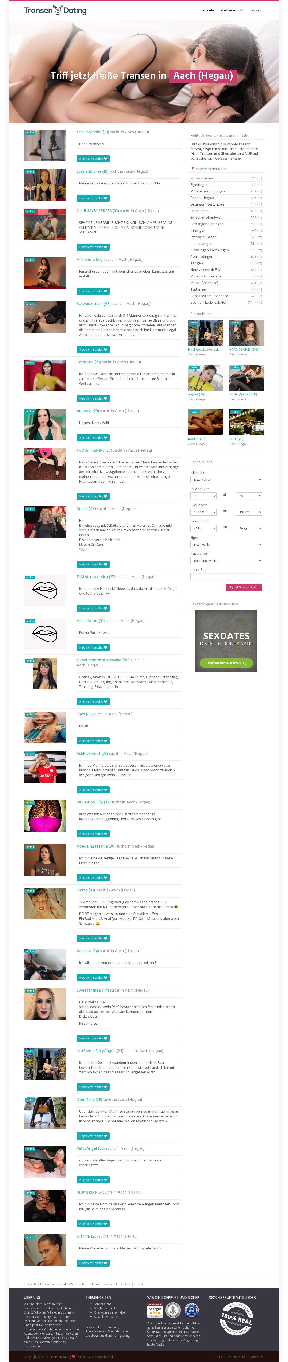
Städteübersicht (232, 10)
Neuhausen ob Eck (226, 269)
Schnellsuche (103, 1304)
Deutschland (48, 1284)
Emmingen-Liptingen (226, 224)
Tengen (226, 263)
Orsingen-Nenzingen (226, 204)
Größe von (198, 505)
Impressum (255, 1357)
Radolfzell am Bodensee (226, 295)
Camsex (255, 10)
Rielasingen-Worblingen (226, 250)
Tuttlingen (226, 289)
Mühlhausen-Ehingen (226, 191)
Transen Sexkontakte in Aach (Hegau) (117, 1284)
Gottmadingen (226, 256)
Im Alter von (200, 488)
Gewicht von (200, 521)
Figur (194, 537)
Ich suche (197, 472)
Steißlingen (226, 211)
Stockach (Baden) (226, 237)
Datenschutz (236, 1357)
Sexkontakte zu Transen (102, 1327)
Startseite (207, 10)
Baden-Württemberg (74, 1284)
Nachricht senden (91, 159)
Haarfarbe (198, 553)
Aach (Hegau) (137, 132)
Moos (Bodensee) (226, 282)
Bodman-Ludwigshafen (226, 302)
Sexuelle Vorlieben (106, 1317)
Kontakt (219, 1357)
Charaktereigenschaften (110, 1312)
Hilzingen (226, 230)
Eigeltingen (226, 184)
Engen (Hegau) (226, 197)
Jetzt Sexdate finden (245, 587)
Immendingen (226, 243)
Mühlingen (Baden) (226, 276)
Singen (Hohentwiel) (226, 217)
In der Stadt (199, 569)
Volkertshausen (226, 178)
